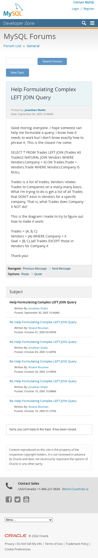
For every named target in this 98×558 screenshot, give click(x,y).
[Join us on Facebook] (8, 501)
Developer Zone (18, 23)
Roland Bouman (39, 328)
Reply (25, 274)
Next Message (61, 268)
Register (88, 8)
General (33, 45)
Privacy (9, 544)
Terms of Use (54, 544)
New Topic (17, 72)
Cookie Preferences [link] (18, 549)
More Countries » (75, 489)
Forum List (12, 45)
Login (75, 8)
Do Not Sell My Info (29, 544)
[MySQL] (13, 10)
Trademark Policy (77, 544)
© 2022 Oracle (38, 536)
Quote (38, 274)
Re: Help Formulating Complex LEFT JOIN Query (43, 322)
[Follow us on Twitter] (17, 501)
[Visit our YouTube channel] (26, 501)
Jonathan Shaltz (38, 308)
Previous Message (35, 268)
